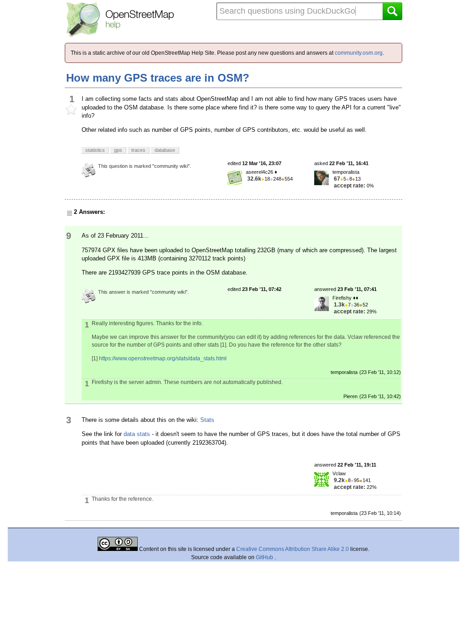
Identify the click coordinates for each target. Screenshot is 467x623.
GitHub (265, 557)
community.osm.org (359, 53)
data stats (137, 434)
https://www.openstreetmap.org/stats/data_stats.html (163, 358)
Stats (207, 419)
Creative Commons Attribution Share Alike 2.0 (292, 549)
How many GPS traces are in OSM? (157, 78)
